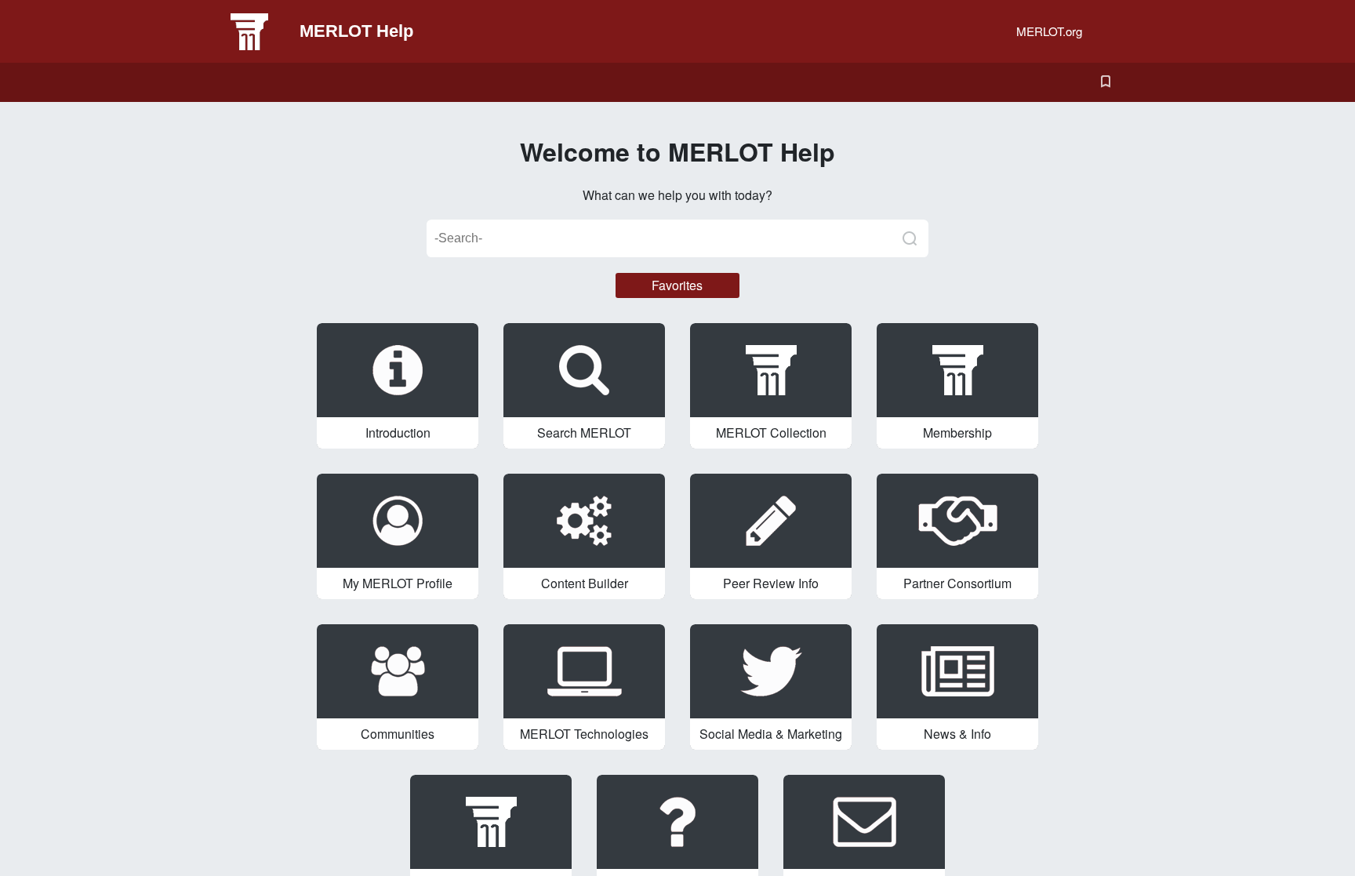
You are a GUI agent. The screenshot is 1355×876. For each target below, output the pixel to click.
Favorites (677, 285)
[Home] (262, 31)
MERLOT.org (1049, 31)
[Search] (909, 238)
